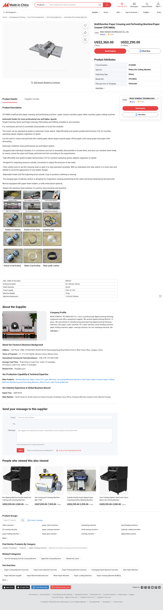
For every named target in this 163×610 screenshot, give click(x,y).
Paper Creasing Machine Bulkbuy (109, 575)
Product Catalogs (36, 520)
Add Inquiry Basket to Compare (47, 82)
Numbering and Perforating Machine (24, 382)
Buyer (106, 12)
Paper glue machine (49, 534)
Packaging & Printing (17, 17)
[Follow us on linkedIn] (159, 587)
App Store (8, 587)
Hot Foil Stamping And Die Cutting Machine (20, 558)
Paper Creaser (96, 379)
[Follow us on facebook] (142, 587)
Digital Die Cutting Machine (51, 558)
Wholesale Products (81, 594)
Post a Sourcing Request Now (68, 450)
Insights (131, 594)
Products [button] (41, 4)
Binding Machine (22, 379)
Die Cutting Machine (54, 17)
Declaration (106, 602)
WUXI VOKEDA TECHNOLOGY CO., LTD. (114, 31)
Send (20, 450)
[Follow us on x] (145, 587)
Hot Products (33, 594)
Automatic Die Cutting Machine (75, 17)
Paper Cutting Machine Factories (16, 570)
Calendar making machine (130, 529)
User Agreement (94, 602)
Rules (159, 12)
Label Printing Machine (59, 382)
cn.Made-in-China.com (104, 597)
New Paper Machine (130, 570)
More (4, 580)
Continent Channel (109, 594)
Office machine (7, 525)
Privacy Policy (118, 602)
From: (13, 417)
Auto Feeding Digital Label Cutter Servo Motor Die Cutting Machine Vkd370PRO (114, 500)
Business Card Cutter (82, 379)
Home (4, 17)
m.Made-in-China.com (87, 597)
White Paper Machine (61, 575)
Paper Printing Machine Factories (74, 570)
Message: (12, 430)
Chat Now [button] (146, 51)
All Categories (11, 12)
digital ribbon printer (128, 534)
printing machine (88, 534)
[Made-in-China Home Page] (15, 4)
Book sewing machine (90, 529)
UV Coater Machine (48, 379)
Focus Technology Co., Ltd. (65, 602)
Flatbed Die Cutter (72, 558)
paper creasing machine (51, 529)
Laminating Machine (65, 379)
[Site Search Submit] (107, 4)
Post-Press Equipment (36, 17)
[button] (100, 5)
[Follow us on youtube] (152, 587)
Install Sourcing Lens (62, 587)
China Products (45, 594)
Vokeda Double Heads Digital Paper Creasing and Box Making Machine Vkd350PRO (80, 500)
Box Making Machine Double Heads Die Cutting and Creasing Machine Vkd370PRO (16, 500)
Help (118, 12)
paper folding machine (10, 534)
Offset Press (44, 382)
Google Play (23, 587)
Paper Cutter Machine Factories (45, 570)
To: (14, 424)
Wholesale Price (95, 594)
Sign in (158, 6)
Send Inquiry (110, 51)
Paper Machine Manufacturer (37, 575)
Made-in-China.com (71, 597)
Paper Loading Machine (83, 575)
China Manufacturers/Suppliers (62, 594)
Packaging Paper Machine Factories (105, 570)
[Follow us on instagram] (149, 587)
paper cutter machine (50, 525)
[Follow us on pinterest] (156, 587)
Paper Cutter (35, 379)
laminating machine (89, 525)
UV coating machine (9, 529)
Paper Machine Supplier (13, 575)
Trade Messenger (40, 587)
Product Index (122, 594)
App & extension (131, 12)
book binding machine (129, 525)
